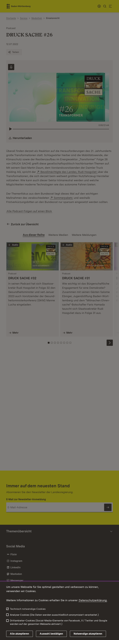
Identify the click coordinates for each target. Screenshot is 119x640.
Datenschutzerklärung (93, 600)
